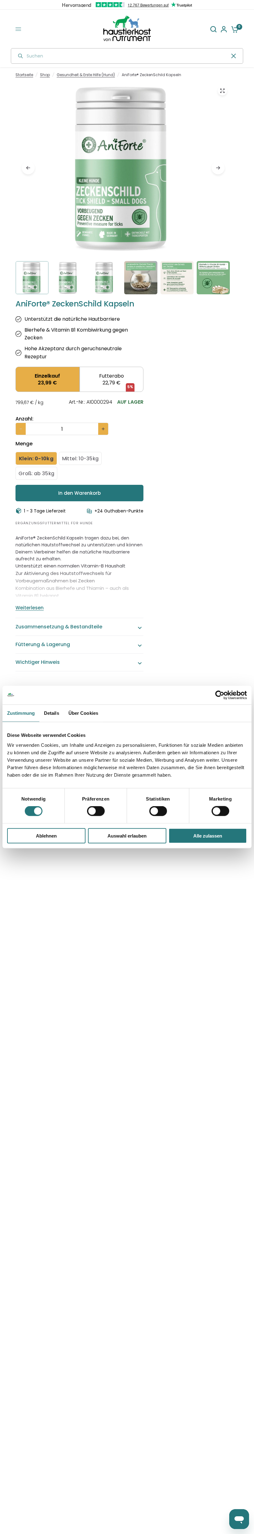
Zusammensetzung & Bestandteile (58, 626)
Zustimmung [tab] (21, 713)
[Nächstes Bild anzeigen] (218, 167)
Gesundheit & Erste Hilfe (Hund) (86, 74)
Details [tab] (51, 713)
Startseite (24, 74)
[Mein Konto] (224, 29)
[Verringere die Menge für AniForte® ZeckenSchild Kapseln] (21, 429)
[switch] (96, 811)
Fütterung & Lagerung (42, 644)
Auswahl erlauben (127, 835)
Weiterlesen (29, 607)
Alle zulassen (207, 835)
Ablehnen (46, 835)
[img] (123, 190)
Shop (45, 74)
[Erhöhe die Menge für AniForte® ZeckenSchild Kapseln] (103, 429)
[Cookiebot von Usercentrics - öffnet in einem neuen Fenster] (220, 695)
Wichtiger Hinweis (37, 662)
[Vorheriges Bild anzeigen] (28, 167)
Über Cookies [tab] (83, 713)
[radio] (47, 379)
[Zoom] (222, 90)
